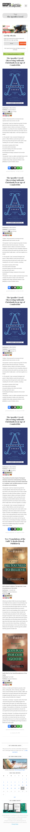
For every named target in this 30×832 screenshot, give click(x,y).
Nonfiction (21, 729)
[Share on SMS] (20, 167)
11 (7, 785)
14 (18, 785)
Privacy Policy (15, 824)
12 (11, 785)
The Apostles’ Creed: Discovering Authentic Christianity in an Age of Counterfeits (15, 61)
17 (3, 788)
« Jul (15, 797)
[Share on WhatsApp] (17, 167)
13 (15, 785)
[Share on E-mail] (15, 167)
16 (26, 785)
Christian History (14, 729)
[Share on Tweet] (12, 167)
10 (3, 785)
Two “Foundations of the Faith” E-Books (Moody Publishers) (15, 541)
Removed (13, 171)
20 (15, 788)
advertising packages (20, 770)
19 (11, 788)
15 (22, 785)
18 (7, 788)
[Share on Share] (9, 167)
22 (22, 788)
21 (18, 788)
